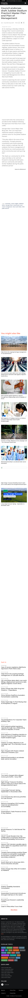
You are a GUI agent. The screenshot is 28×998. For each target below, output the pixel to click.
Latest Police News (5, 974)
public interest (5, 208)
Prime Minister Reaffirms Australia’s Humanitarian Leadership (13, 696)
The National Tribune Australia (16, 995)
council (12, 203)
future (3, 205)
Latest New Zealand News (7, 972)
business (18, 957)
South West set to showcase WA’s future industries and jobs (12, 863)
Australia (4, 947)
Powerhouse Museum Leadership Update (12, 900)
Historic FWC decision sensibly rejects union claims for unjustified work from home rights (14, 846)
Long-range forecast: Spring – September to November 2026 (11, 791)
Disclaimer (21, 990)
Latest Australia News (6, 967)
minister (18, 952)
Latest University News (6, 975)
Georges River (9, 205)
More (2, 934)
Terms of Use (12, 990)
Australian (15, 947)
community (7, 203)
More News (14, 910)
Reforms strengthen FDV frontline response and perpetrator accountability (12, 805)
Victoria (10, 950)
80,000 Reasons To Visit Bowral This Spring (13, 830)
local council (16, 950)
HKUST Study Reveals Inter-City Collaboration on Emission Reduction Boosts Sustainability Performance (13, 837)
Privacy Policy (12, 993)
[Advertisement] (14, 104)
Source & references (20, 169)
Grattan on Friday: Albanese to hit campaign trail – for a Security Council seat (13, 744)
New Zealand (12, 957)
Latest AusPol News (5, 977)
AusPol (13, 952)
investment (10, 960)
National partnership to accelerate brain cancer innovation (12, 758)
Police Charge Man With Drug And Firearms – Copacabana (12, 689)
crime (16, 960)
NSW (23, 206)
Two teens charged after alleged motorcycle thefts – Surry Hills (12, 776)
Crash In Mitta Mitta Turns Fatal (11, 906)
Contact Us (3, 993)
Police (3, 950)
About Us (3, 990)
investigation (4, 960)
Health (18, 955)
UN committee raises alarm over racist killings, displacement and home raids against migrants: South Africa (14, 682)
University (4, 952)
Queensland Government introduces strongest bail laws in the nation (13, 894)
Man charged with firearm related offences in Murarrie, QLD (12, 751)
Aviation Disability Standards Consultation (10, 887)
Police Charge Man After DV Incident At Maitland (13, 869)
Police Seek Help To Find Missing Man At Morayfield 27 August (14, 702)
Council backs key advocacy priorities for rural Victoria (13, 797)
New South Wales (17, 206)
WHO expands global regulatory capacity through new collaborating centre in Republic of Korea (13, 728)
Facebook (6, 984)
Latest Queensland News (7, 971)
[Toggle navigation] (25, 3)
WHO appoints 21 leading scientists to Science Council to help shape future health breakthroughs (13, 736)
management (9, 206)
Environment (13, 955)
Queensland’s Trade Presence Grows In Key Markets (13, 812)
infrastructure (5, 957)
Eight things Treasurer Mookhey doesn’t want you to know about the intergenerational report (13, 783)
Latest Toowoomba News (7, 969)
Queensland (22, 950)
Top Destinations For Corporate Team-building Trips (14, 720)
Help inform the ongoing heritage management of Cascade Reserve (12, 674)
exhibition (21, 203)
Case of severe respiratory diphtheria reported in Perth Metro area (13, 668)
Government (16, 205)
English (16, 203)
